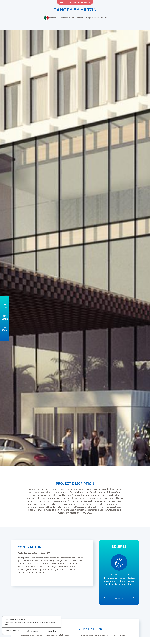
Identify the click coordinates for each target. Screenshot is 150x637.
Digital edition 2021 (68, 2)
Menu (4, 330)
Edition (5, 319)
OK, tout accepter (32, 631)
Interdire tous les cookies (13, 631)
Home (4, 308)
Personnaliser (51, 631)
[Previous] (137, 456)
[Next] (144, 456)
